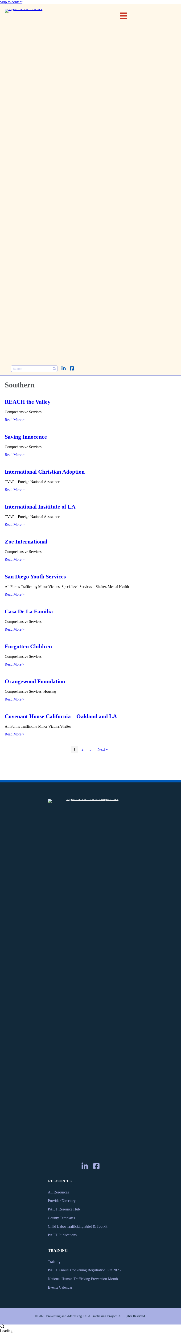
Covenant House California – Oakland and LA (61, 716)
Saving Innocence (26, 437)
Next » (103, 749)
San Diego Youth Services (35, 576)
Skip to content (11, 2)
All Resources (58, 1192)
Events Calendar (60, 1287)
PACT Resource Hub (64, 1209)
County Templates (61, 1218)
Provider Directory (62, 1201)
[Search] (54, 369)
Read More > (15, 420)
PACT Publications (62, 1235)
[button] (63, 368)
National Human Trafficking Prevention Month (83, 1279)
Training (54, 1262)
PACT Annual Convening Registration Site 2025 (84, 1270)
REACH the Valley (27, 402)
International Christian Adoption (45, 472)
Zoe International (26, 542)
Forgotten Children (28, 646)
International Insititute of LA (40, 507)
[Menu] (123, 15)
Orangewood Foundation (35, 681)
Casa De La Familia (29, 611)
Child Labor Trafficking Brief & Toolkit (77, 1226)
